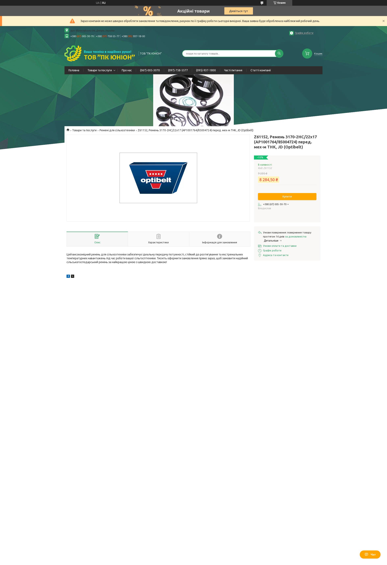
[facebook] (68, 276)
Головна (74, 70)
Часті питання (233, 70)
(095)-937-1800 (206, 70)
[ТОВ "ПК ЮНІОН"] (99, 53)
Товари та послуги (99, 70)
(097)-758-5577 (178, 70)
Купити (287, 196)
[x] (72, 276)
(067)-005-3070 (150, 70)
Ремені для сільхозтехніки (117, 130)
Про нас (127, 70)
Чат (373, 554)
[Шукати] (279, 53)
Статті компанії (261, 70)
